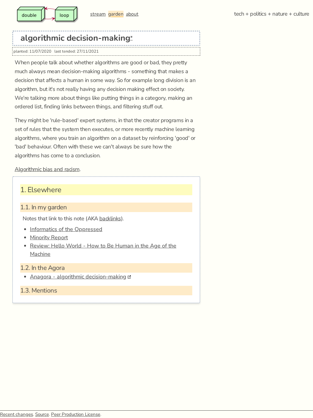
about (132, 14)
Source (42, 414)
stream (98, 14)
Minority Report (49, 237)
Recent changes (16, 414)
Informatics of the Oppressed (66, 229)
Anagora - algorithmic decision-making (78, 276)
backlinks (110, 218)
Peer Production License (75, 414)
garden (115, 14)
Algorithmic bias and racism (47, 169)
